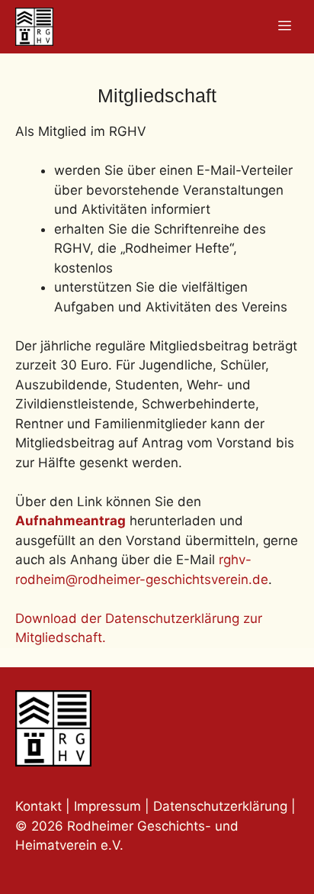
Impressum (109, 806)
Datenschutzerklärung (220, 806)
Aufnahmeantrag (70, 520)
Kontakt (38, 806)
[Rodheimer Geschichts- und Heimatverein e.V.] (34, 27)
